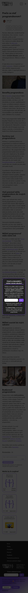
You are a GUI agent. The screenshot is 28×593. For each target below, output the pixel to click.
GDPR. (19, 305)
